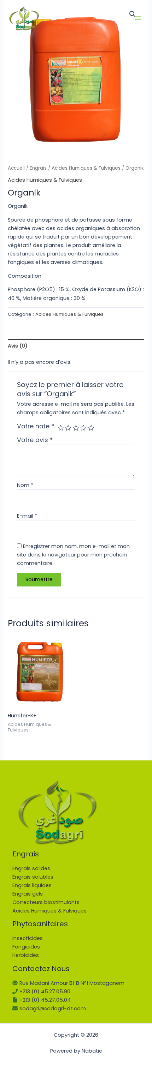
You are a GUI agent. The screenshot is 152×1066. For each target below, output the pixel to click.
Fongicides (26, 946)
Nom (25, 485)
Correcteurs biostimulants (46, 902)
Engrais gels (27, 893)
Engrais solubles (32, 876)
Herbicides (25, 955)
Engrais (38, 168)
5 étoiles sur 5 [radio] (91, 428)
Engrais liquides (32, 885)
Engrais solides (31, 868)
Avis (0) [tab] (18, 345)
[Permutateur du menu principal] (138, 18)
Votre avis (35, 440)
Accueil (16, 168)
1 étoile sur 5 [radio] (61, 428)
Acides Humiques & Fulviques (86, 168)
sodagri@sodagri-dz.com (52, 1008)
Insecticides (27, 938)
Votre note (35, 426)
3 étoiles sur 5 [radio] (76, 428)
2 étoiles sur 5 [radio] (68, 428)
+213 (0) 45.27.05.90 (44, 991)
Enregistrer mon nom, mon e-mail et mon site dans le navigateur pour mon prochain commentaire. (73, 555)
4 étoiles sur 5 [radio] (83, 428)
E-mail (27, 515)
